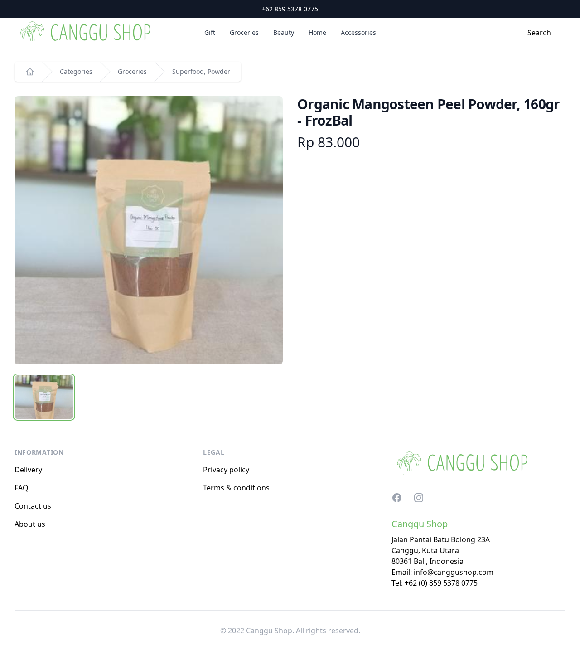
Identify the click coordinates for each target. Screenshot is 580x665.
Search (539, 33)
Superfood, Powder (201, 71)
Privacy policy (226, 470)
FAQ (21, 488)
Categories (76, 71)
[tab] (43, 397)
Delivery (28, 470)
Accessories (358, 32)
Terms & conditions (236, 488)
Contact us (32, 506)
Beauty (283, 32)
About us (29, 524)
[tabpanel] (148, 230)
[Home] (29, 71)
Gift (209, 32)
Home (317, 32)
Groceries (244, 32)
